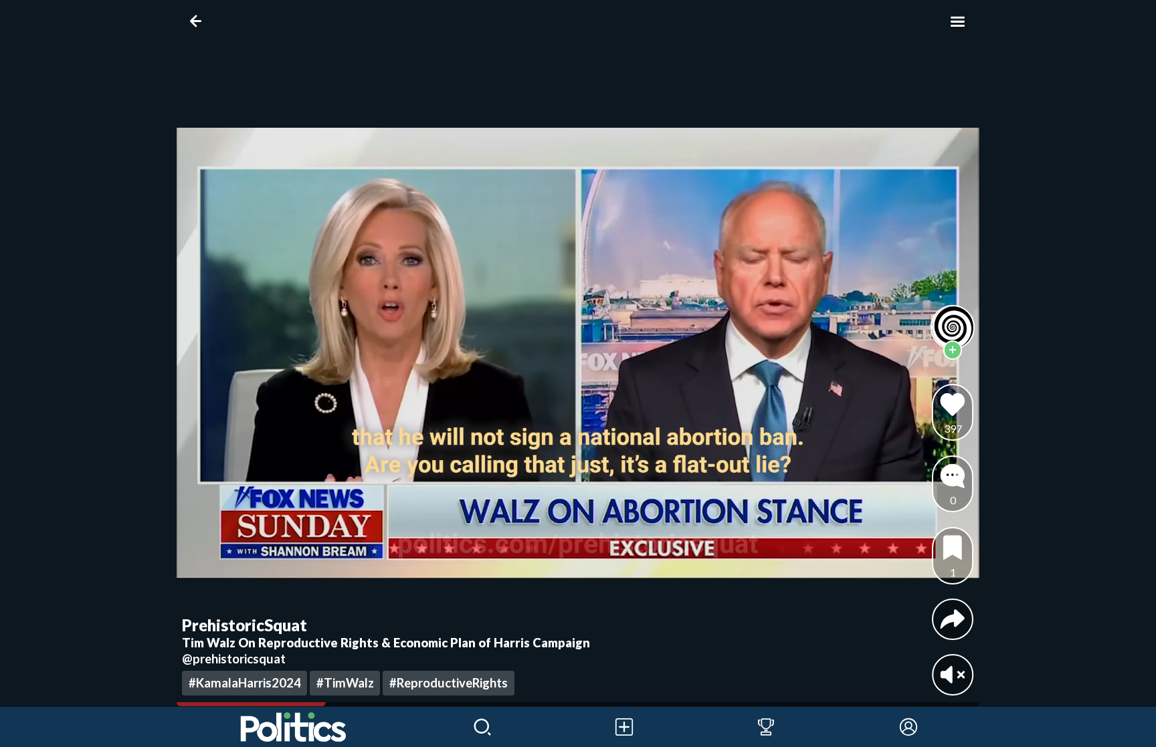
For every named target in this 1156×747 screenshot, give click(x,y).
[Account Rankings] (766, 727)
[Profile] (908, 727)
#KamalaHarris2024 (245, 682)
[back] (198, 21)
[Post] (624, 727)
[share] (952, 619)
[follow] (953, 350)
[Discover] (482, 727)
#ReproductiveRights (448, 682)
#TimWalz (345, 682)
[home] (294, 727)
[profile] (953, 327)
